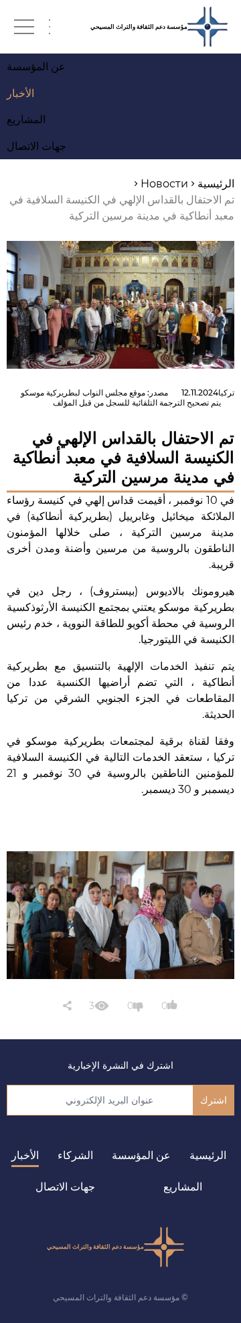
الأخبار (25, 1155)
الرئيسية (207, 1155)
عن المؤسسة (141, 1155)
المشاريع (182, 1186)
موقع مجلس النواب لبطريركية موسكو (83, 392)
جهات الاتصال (65, 1186)
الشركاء (75, 1155)
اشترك (213, 1100)
